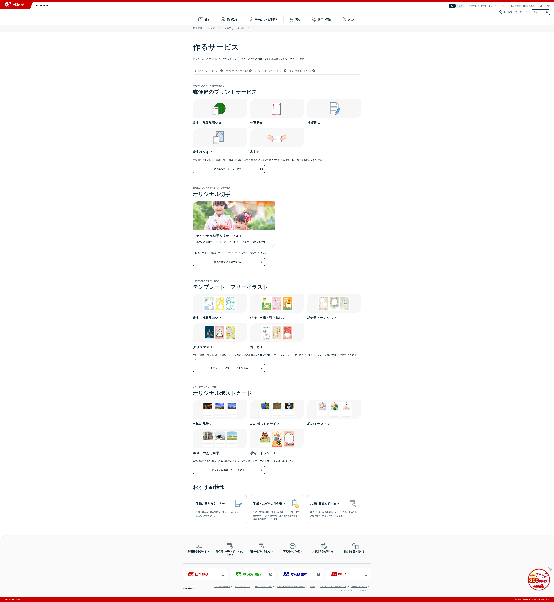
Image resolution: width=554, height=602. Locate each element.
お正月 (255, 346)
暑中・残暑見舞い (205, 122)
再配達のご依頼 (291, 551)
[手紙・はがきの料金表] (277, 509)
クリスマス (201, 346)
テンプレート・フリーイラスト (269, 70)
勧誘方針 (312, 587)
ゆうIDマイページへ (513, 11)
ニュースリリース (497, 5)
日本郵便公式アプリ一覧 (359, 587)
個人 (452, 6)
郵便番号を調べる (197, 551)
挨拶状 (312, 122)
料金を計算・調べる (354, 551)
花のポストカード (263, 423)
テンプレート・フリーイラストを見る (228, 367)
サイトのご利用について (222, 587)
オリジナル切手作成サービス (217, 235)
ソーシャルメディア (347, 590)
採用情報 (482, 5)
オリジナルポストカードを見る (228, 469)
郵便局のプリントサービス (207, 70)
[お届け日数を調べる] (334, 509)
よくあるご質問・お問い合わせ (521, 5)
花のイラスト (317, 423)
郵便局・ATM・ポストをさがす (230, 553)
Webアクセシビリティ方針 (263, 587)
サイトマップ (363, 590)
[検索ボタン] (547, 12)
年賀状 (255, 122)
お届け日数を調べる (322, 551)
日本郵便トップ (201, 28)
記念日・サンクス (320, 317)
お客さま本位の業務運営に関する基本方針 (291, 587)
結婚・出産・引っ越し (266, 317)
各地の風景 (201, 423)
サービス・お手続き (223, 28)
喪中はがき (201, 151)
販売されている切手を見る (228, 261)
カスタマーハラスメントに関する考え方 (333, 587)
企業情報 (472, 5)
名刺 (253, 151)
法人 (460, 6)
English (543, 5)
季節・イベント (261, 453)
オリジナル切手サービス (237, 70)
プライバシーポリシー (242, 587)
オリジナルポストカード (300, 70)
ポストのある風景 (206, 453)
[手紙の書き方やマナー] (220, 509)
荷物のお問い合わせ (260, 551)
